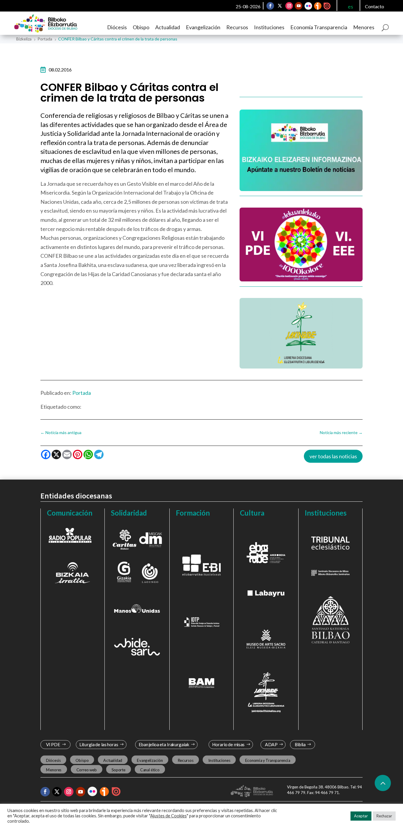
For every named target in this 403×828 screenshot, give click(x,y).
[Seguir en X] (280, 6)
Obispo (141, 27)
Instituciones (269, 27)
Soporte (118, 769)
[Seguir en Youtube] (298, 6)
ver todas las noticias (333, 456)
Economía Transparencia (318, 27)
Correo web (86, 769)
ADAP (271, 744)
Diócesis (117, 27)
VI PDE (53, 744)
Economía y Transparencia (267, 760)
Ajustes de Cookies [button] (168, 815)
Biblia (300, 744)
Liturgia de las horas (98, 744)
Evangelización (203, 27)
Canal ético (149, 769)
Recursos (237, 27)
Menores (363, 27)
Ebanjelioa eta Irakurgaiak (164, 744)
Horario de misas (228, 744)
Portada (81, 392)
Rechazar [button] (384, 816)
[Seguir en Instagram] (289, 6)
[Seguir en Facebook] (270, 6)
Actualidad (167, 27)
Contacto (374, 6)
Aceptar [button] (361, 816)
